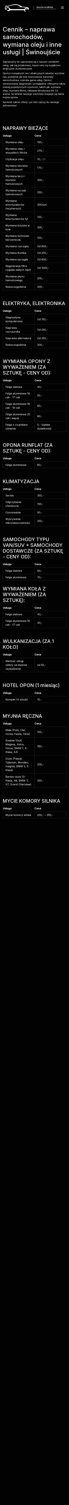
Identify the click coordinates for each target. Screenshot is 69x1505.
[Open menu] (62, 8)
